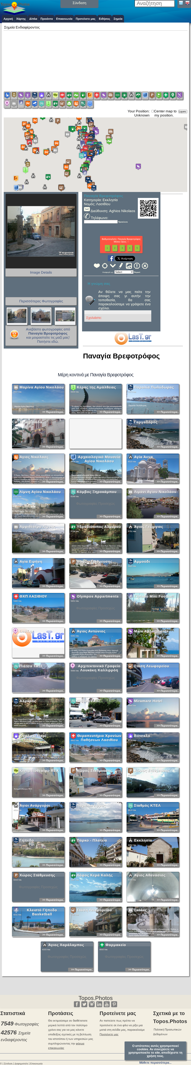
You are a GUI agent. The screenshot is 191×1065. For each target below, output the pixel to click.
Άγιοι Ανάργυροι (35, 805)
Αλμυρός (28, 701)
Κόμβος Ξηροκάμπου (97, 492)
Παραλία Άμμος (91, 805)
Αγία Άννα (143, 457)
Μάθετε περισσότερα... (155, 1062)
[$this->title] (132, 344)
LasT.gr (27, 631)
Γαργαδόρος (146, 422)
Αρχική (8, 18)
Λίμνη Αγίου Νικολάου (40, 492)
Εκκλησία (143, 840)
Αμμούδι (142, 561)
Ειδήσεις (104, 18)
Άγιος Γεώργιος (148, 527)
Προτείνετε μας (86, 18)
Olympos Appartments (98, 596)
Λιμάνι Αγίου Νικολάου (155, 492)
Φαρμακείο (116, 945)
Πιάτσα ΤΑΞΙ (31, 666)
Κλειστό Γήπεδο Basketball (42, 912)
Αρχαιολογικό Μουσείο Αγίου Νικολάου (99, 459)
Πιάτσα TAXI (88, 701)
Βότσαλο (142, 736)
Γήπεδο (27, 840)
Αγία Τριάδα (31, 422)
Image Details (41, 272)
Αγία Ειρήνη (31, 561)
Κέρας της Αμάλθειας (96, 387)
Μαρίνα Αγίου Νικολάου (42, 387)
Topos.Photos (96, 998)
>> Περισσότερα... (53, 411)
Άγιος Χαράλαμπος (66, 945)
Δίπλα (33, 18)
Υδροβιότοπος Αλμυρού (99, 527)
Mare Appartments (151, 631)
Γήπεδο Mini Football (154, 596)
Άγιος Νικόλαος (34, 457)
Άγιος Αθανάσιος (150, 875)
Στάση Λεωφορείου (151, 666)
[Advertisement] (95, 57)
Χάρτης (21, 18)
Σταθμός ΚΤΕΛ (147, 805)
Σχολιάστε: (94, 318)
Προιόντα (46, 18)
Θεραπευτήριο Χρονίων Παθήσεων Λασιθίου (99, 738)
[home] (15, 14)
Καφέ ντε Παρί (33, 736)
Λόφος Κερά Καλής (95, 875)
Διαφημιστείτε (21, 1063)
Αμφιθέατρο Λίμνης (37, 527)
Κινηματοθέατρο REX (39, 771)
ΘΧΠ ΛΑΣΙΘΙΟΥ (33, 596)
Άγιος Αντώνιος (91, 631)
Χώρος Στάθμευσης (94, 561)
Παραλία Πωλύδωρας (154, 387)
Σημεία (118, 18)
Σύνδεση (8, 1063)
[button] (95, 151)
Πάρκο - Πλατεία (92, 840)
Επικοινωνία (64, 18)
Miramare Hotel (148, 701)
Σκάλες (140, 910)
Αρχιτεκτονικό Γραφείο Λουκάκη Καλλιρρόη (99, 668)
